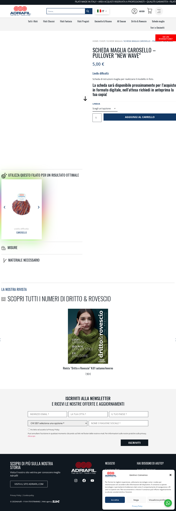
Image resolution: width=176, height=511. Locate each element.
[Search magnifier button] (88, 11)
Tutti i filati (33, 21)
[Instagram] (75, 480)
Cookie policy (28, 495)
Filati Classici (49, 21)
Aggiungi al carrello (140, 117)
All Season (121, 21)
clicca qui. (31, 436)
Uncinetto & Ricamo (103, 21)
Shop (102, 41)
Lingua (96, 104)
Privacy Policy (137, 506)
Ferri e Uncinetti (157, 27)
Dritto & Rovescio (138, 21)
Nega (136, 499)
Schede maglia (158, 21)
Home (95, 41)
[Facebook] (84, 480)
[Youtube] (92, 480)
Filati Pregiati (83, 21)
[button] (170, 475)
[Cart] (149, 11)
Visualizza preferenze (159, 499)
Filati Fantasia (66, 21)
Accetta (115, 499)
